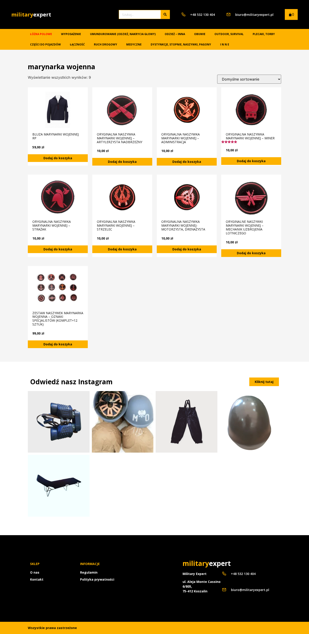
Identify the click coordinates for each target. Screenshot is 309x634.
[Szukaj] (165, 14)
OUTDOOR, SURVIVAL (229, 34)
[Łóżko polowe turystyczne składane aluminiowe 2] (59, 486)
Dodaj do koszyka (57, 158)
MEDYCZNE (134, 44)
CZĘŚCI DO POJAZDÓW (45, 44)
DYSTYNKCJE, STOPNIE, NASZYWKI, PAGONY (181, 44)
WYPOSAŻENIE (71, 34)
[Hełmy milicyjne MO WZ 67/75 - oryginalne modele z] (123, 422)
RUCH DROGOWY (105, 44)
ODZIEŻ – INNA (175, 34)
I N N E (224, 44)
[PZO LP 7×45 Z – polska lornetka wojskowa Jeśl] (59, 422)
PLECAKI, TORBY (264, 34)
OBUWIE (199, 34)
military (31, 14)
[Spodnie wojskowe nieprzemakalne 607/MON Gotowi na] (186, 422)
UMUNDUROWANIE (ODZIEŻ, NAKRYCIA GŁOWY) (123, 34)
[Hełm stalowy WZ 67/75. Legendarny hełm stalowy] (250, 422)
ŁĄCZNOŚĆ (77, 44)
